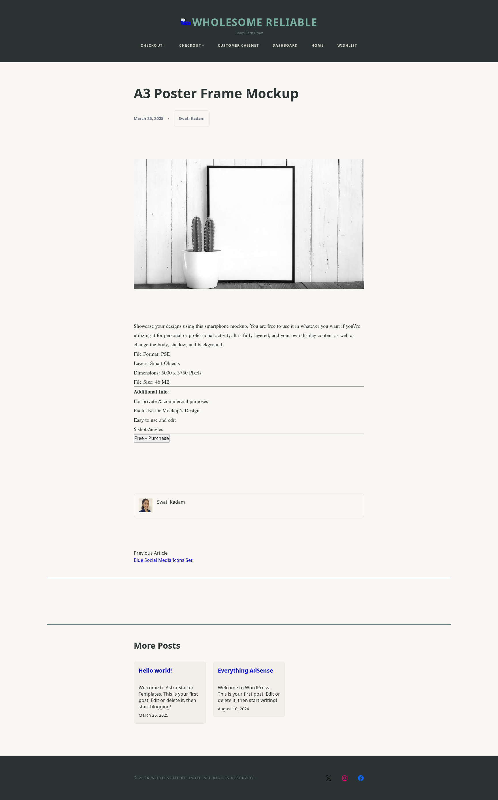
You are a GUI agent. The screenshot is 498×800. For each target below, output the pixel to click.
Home (318, 45)
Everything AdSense (245, 670)
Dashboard (285, 45)
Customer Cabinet (238, 45)
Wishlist (347, 45)
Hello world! (155, 670)
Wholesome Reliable (255, 22)
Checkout (152, 45)
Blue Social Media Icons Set (163, 560)
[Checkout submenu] (164, 45)
